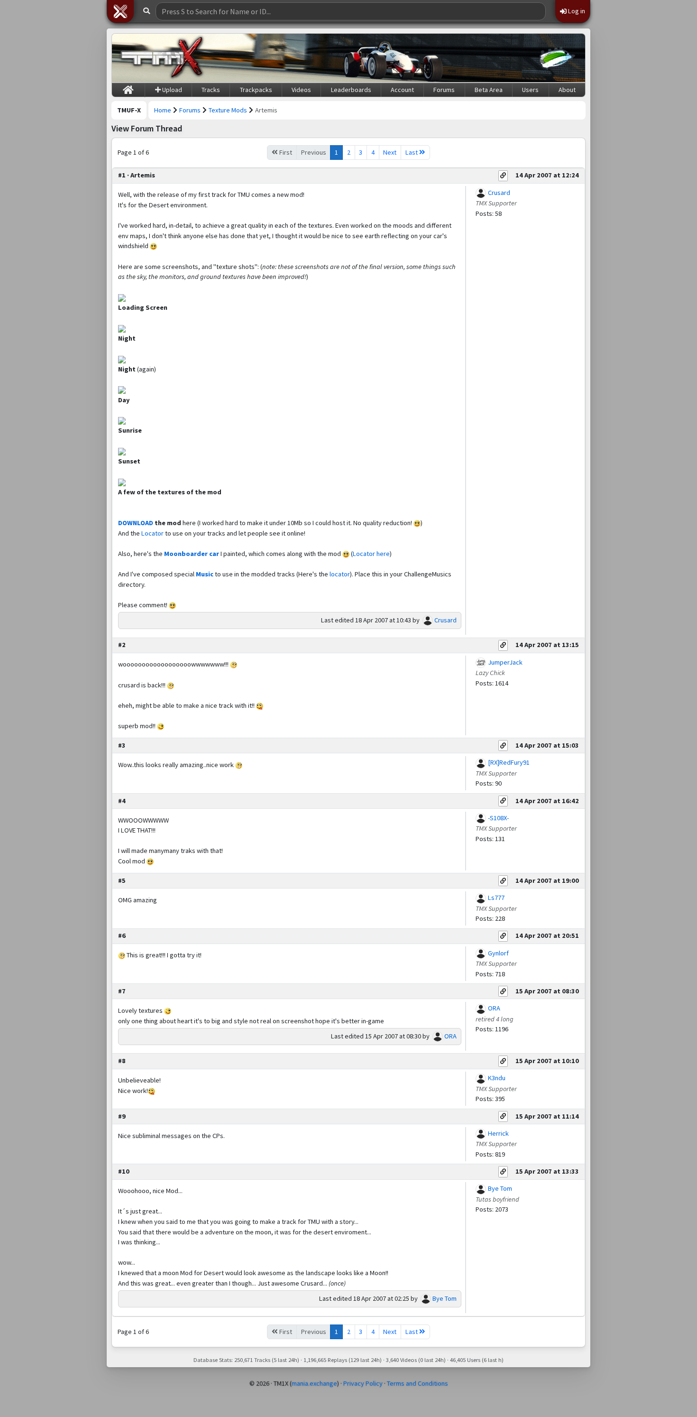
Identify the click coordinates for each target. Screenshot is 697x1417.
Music (204, 574)
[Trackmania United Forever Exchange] (161, 58)
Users (530, 89)
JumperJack (505, 662)
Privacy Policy (363, 1383)
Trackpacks (256, 89)
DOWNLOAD (135, 523)
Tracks (211, 89)
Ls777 (496, 897)
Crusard (445, 620)
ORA (450, 1036)
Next (389, 152)
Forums (444, 89)
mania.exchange (314, 1383)
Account (402, 89)
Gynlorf (498, 953)
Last (412, 152)
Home (162, 110)
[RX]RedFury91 (509, 762)
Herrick (498, 1133)
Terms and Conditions (417, 1383)
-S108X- (498, 818)
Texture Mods (228, 110)
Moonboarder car (191, 553)
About (567, 89)
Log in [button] (576, 11)
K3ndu (496, 1078)
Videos (301, 89)
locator (340, 574)
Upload (171, 89)
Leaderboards (351, 89)
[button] (120, 11)
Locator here (371, 553)
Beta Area (489, 89)
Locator (152, 533)
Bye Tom (444, 1298)
